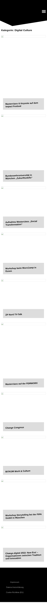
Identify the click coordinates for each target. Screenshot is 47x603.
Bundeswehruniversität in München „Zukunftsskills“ (18, 177)
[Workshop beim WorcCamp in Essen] (23, 249)
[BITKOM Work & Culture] (23, 452)
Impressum (14, 582)
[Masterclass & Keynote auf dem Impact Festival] (23, 68)
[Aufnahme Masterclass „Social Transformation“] (23, 203)
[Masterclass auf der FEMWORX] (23, 352)
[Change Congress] (23, 408)
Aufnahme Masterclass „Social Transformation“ (21, 223)
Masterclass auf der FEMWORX (21, 383)
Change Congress (14, 427)
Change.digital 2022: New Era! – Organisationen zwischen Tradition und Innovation (23, 555)
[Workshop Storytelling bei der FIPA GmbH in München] (23, 496)
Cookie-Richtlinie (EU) (15, 592)
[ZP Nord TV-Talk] (23, 295)
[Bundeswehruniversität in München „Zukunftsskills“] (23, 143)
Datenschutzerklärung (15, 587)
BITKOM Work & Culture (17, 471)
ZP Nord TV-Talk (13, 314)
